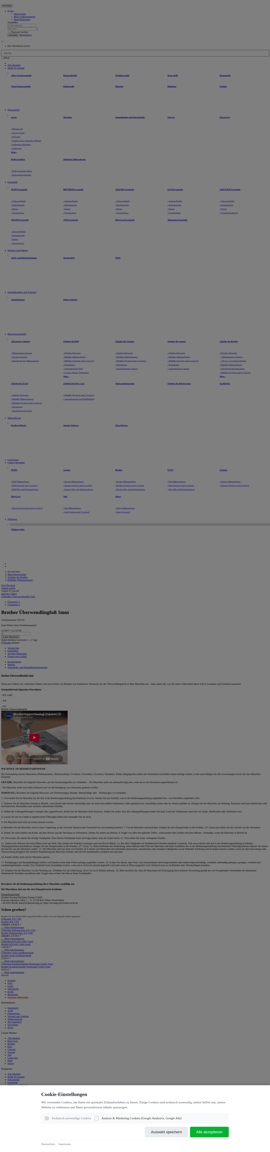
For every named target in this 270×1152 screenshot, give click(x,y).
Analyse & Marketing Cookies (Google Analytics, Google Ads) (141, 1118)
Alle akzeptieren (209, 1132)
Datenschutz (48, 1144)
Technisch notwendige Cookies (71, 1118)
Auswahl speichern (166, 1132)
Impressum (64, 1144)
